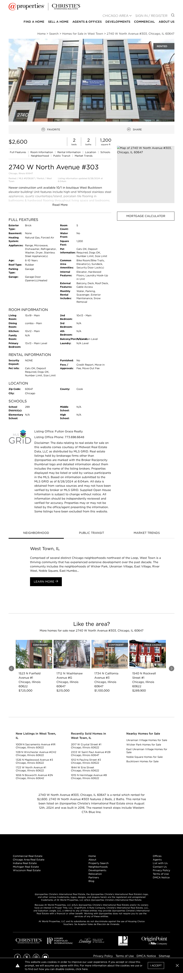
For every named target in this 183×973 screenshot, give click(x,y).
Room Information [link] (42, 152)
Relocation (95, 873)
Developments (117, 21)
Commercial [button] (144, 21)
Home (92, 856)
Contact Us (160, 866)
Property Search (98, 863)
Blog (91, 881)
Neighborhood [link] (40, 155)
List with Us (160, 863)
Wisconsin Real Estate (27, 870)
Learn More (44, 581)
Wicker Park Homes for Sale (143, 744)
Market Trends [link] (84, 155)
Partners (93, 877)
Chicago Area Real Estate (28, 859)
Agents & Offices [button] (87, 21)
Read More (60, 204)
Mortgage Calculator (145, 216)
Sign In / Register (151, 16)
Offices (157, 856)
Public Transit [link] (62, 155)
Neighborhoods (98, 866)
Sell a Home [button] (58, 21)
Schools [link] (105, 152)
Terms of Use (161, 873)
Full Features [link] (18, 152)
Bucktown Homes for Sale (142, 761)
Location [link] (91, 152)
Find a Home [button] (34, 21)
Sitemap (164, 956)
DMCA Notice (161, 877)
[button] (145, 174)
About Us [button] (166, 21)
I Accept (156, 965)
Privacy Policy (161, 870)
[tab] (36, 533)
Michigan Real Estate (26, 866)
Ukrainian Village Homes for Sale (146, 740)
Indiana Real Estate (25, 863)
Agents (157, 859)
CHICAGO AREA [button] (115, 16)
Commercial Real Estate (27, 856)
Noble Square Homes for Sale (144, 756)
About (92, 859)
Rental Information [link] (69, 152)
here (85, 969)
